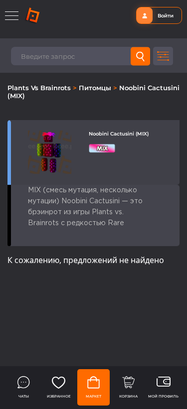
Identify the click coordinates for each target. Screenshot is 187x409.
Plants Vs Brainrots (40, 88)
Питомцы (96, 88)
